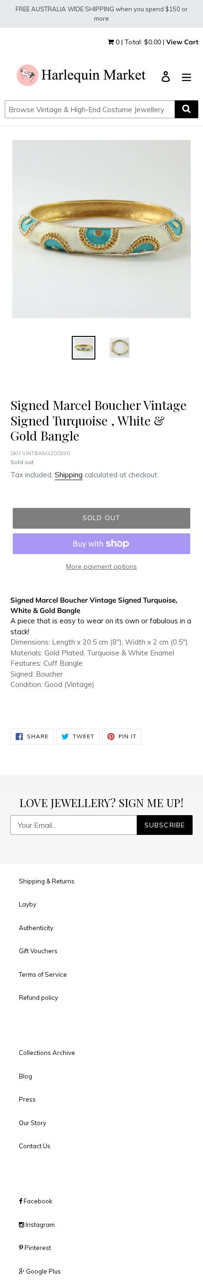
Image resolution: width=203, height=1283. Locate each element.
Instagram (39, 1224)
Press (27, 1099)
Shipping (69, 474)
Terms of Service (43, 974)
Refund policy (38, 997)
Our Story (32, 1123)
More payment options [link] (101, 566)
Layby (27, 904)
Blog (25, 1076)
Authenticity (36, 928)
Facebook (37, 1201)
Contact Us (35, 1146)
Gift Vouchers (38, 951)
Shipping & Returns (47, 881)
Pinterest (37, 1247)
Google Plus (43, 1271)
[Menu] (186, 76)
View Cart (182, 42)
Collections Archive (47, 1052)
